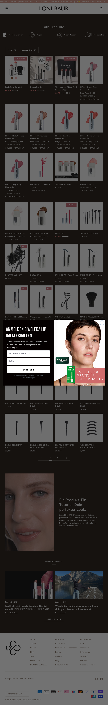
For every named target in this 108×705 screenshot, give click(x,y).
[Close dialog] (102, 323)
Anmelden (28, 369)
